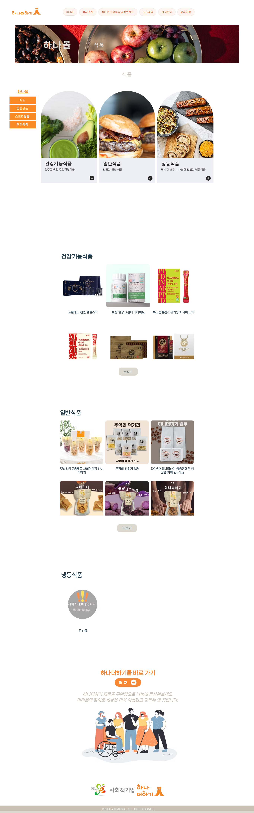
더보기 (128, 371)
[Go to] (92, 178)
